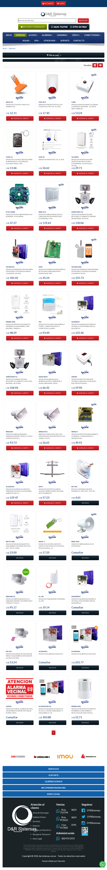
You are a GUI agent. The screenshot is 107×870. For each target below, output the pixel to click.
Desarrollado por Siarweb (53, 861)
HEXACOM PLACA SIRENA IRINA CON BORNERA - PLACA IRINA (19, 215)
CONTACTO (78, 40)
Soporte (36, 826)
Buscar (84, 20)
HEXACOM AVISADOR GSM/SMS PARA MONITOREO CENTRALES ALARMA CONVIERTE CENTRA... (19, 271)
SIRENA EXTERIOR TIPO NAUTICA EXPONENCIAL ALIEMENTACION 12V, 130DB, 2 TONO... (52, 436)
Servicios (36, 821)
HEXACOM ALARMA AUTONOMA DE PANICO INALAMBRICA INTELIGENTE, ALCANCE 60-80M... (19, 656)
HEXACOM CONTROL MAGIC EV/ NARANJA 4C (17, 106)
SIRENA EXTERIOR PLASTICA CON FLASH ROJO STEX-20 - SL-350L (50, 106)
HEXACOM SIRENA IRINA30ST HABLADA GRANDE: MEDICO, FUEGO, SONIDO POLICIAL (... (19, 436)
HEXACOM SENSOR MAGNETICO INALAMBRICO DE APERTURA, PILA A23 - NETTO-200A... (18, 546)
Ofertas (20, 35)
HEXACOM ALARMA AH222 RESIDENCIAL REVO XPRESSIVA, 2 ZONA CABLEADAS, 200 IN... (50, 381)
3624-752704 (60, 27)
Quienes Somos (39, 817)
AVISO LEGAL (53, 794)
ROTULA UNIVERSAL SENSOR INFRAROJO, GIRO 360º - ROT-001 (83, 490)
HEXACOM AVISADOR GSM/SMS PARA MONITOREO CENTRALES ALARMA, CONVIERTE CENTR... (84, 271)
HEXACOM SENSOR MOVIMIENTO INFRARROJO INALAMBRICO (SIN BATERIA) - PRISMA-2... (18, 326)
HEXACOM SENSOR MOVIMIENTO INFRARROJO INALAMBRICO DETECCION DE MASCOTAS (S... (83, 711)
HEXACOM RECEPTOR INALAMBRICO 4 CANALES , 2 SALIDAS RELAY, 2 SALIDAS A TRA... (84, 436)
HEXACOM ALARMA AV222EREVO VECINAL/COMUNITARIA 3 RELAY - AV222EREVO (83, 601)
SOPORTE (65, 40)
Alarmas (11, 48)
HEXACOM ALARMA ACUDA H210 (51, 654)
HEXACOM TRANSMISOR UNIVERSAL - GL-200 (52, 600)
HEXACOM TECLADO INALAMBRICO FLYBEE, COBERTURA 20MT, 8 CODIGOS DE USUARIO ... (52, 326)
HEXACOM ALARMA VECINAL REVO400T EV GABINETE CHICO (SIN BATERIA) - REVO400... (19, 381)
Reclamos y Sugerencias (33, 27)
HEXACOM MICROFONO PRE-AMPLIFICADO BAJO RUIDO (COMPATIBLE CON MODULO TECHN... (82, 162)
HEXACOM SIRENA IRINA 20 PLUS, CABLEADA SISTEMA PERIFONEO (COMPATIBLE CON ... (51, 216)
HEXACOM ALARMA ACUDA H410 (83, 654)
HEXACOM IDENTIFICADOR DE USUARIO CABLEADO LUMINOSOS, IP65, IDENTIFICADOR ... (83, 381)
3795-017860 (80, 27)
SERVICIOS (53, 769)
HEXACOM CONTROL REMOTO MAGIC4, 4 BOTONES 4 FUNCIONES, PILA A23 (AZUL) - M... (51, 546)
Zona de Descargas (41, 813)
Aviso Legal (37, 839)
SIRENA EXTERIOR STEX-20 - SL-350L (51, 159)
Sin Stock (85, 503)
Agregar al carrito (20, 118)
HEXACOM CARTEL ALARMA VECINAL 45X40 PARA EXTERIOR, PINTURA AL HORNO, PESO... (19, 711)
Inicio (9, 35)
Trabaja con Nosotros (42, 830)
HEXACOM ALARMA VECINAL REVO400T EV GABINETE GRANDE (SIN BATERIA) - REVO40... (83, 216)
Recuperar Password (41, 834)
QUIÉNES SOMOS (53, 781)
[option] (18, 756)
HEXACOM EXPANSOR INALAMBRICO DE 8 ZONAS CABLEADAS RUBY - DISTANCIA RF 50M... (52, 271)
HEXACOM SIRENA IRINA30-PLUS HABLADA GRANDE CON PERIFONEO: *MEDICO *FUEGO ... (19, 601)
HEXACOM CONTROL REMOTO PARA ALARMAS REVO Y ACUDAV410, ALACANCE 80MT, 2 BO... (19, 162)
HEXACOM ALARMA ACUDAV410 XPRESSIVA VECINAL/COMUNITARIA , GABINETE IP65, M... (19, 491)
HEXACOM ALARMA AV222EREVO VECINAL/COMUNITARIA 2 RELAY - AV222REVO (83, 326)
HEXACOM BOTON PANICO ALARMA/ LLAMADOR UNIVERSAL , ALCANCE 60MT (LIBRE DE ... (84, 107)
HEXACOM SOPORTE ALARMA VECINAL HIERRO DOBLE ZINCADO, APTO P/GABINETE (51, 491)
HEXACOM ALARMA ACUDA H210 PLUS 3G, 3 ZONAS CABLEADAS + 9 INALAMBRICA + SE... (51, 711)
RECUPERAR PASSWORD (53, 787)
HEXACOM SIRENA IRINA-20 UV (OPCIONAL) (82, 545)
